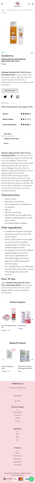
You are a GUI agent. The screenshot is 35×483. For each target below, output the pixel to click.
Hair (17, 440)
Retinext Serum (22, 325)
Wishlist (17, 418)
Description (8, 134)
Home (2, 10)
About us (17, 453)
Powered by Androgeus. (17, 475)
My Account (17, 415)
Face (17, 434)
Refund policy (17, 458)
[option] (9, 320)
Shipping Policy (17, 461)
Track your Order (17, 412)
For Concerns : (5, 103)
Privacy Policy (17, 464)
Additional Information (11, 138)
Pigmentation (13, 103)
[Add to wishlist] (32, 53)
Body (17, 437)
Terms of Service (17, 456)
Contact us (17, 421)
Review (6, 143)
